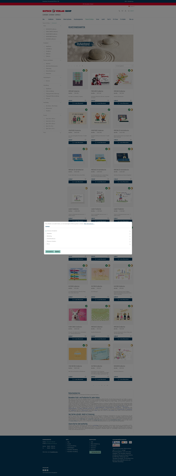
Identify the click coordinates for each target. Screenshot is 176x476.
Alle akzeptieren (49, 251)
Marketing (49, 236)
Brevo (48, 243)
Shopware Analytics (51, 241)
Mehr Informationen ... (89, 223)
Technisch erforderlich (52, 230)
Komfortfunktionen (51, 238)
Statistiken (49, 233)
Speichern (57, 251)
